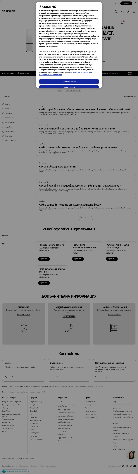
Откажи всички (69, 88)
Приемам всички (69, 82)
